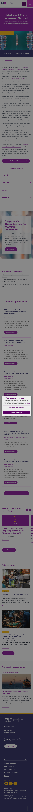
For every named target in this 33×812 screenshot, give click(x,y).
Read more (27, 403)
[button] (16, 407)
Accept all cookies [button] (16, 412)
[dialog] (16, 406)
